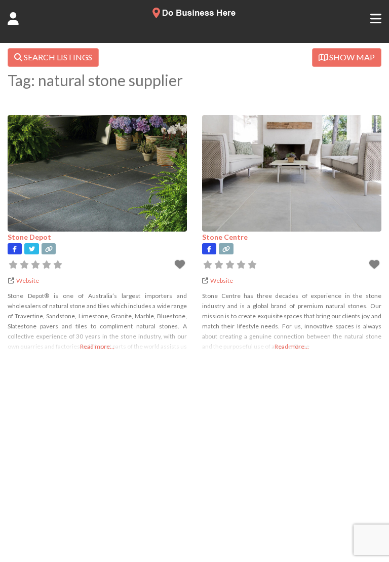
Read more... (97, 346)
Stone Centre (225, 237)
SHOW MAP (351, 57)
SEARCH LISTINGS (57, 57)
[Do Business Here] (194, 15)
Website (27, 280)
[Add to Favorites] (181, 266)
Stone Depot (29, 237)
